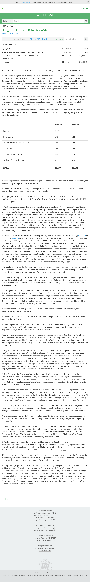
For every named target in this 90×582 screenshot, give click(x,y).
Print (31, 39)
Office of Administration (19, 34)
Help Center (26, 2)
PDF (38, 39)
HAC (48, 538)
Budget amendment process (44, 528)
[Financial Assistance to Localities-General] (9, 39)
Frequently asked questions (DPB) (44, 520)
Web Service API (50, 548)
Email (45, 39)
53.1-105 (15, 238)
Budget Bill (7, 21)
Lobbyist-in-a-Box (48, 573)
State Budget (45, 15)
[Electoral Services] (3, 39)
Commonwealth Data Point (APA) (44, 517)
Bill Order (5, 34)
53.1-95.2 (82, 235)
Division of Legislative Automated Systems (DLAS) (71, 575)
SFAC (52, 538)
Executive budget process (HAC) (44, 515)
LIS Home (38, 573)
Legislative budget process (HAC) (44, 513)
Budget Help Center (45, 550)
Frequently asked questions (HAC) (44, 530)
